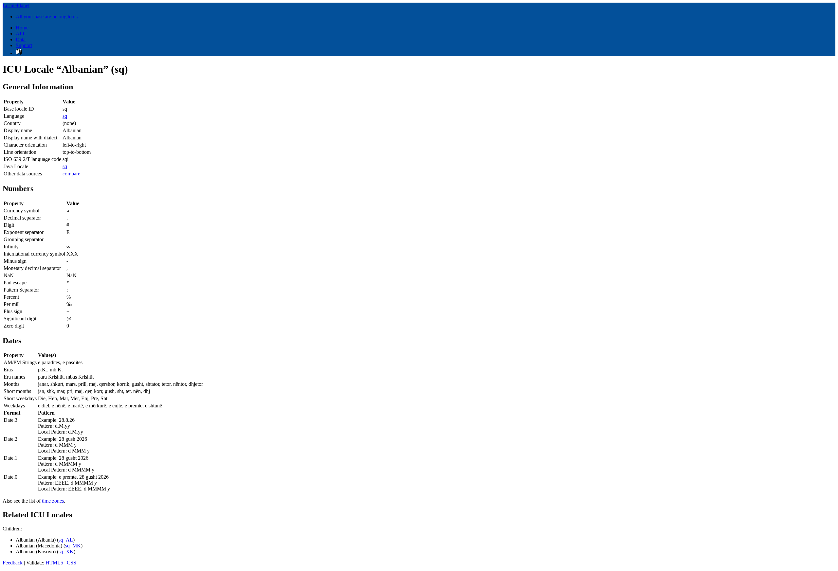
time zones (53, 501)
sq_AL (66, 540)
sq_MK (73, 545)
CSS (71, 562)
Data (21, 39)
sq (65, 116)
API (20, 33)
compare (71, 173)
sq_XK (66, 551)
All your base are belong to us (47, 16)
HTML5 (54, 562)
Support (24, 45)
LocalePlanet (16, 5)
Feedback (13, 562)
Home (22, 27)
